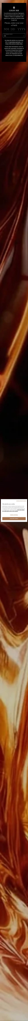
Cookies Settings (14, 514)
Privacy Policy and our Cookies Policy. (14, 43)
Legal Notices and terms (15, 42)
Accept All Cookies (14, 518)
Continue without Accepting (21, 500)
